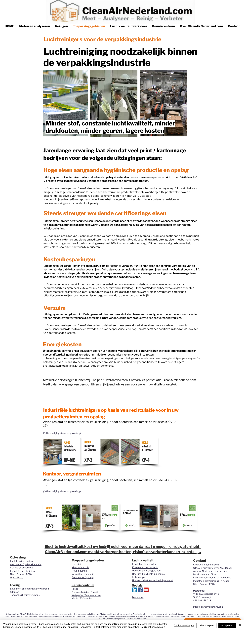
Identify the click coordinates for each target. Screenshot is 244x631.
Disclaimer (137, 597)
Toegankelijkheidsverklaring (25, 594)
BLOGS (75, 589)
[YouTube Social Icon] (146, 590)
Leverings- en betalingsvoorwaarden (29, 588)
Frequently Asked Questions (86, 592)
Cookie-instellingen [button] (184, 625)
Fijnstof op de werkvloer (144, 564)
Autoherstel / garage (82, 577)
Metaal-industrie (80, 567)
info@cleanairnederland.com (208, 606)
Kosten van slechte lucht (145, 567)
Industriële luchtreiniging (23, 571)
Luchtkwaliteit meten (21, 561)
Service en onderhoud (21, 567)
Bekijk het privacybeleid (153, 627)
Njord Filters (16, 577)
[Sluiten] (240, 625)
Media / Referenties (82, 598)
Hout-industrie (79, 570)
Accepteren (227, 625)
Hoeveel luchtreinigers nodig (147, 570)
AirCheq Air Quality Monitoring (26, 564)
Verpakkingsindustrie (83, 574)
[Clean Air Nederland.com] (140, 590)
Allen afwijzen (206, 625)
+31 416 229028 (202, 600)
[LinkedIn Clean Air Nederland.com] (134, 590)
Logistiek (76, 564)
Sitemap (14, 592)
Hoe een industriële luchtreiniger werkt (152, 580)
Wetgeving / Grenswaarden (86, 595)
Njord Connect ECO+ (21, 574)
